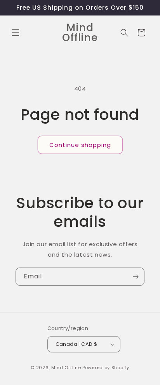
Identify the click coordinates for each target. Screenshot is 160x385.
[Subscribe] (135, 277)
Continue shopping (80, 145)
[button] (15, 32)
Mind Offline (66, 367)
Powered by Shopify (105, 367)
